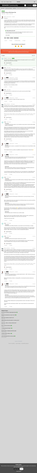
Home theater (3, 329)
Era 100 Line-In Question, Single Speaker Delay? (9, 312)
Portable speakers (4, 334)
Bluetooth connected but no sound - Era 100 (8, 314)
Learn (5, 1)
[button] (1, 5)
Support (7, 1)
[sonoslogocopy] (18, 2)
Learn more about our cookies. (18, 466)
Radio (10, 1)
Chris (5, 104)
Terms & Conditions (12, 343)
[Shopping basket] (34, 2)
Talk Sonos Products (8, 8)
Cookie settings (18, 343)
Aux (5, 37)
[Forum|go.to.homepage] (10, 5)
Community (2, 8)
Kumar (5, 177)
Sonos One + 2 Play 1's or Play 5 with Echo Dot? (9, 322)
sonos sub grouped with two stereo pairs (8, 336)
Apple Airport (16, 37)
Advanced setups (4, 331)
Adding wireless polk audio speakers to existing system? (10, 320)
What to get (3, 318)
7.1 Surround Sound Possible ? (6, 328)
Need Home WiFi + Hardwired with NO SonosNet (9, 330)
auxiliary (11, 37)
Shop (2, 1)
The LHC (5, 58)
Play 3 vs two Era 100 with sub (6, 325)
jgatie (5, 67)
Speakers (14, 8)
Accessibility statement (25, 343)
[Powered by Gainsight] (18, 341)
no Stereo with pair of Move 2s (6, 333)
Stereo (8, 37)
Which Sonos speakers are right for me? (8, 317)
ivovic (5, 16)
